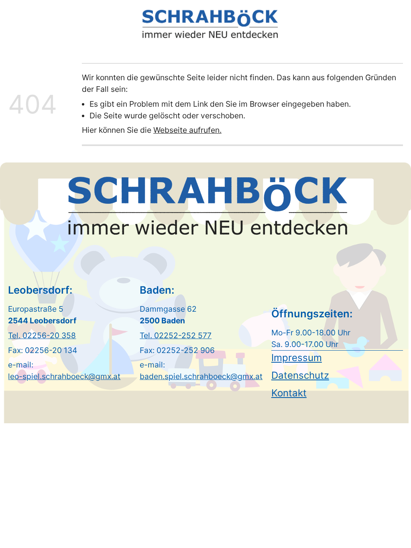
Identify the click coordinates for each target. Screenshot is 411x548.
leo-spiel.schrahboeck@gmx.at (64, 376)
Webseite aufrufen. (187, 130)
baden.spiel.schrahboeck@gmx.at (201, 376)
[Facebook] (381, 22)
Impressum (296, 357)
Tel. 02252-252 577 (176, 335)
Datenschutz (300, 375)
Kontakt (289, 393)
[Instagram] (395, 22)
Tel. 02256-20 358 (42, 335)
